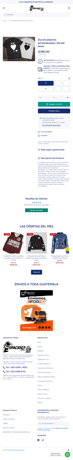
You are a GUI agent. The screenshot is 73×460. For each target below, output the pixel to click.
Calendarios (6, 415)
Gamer (39, 385)
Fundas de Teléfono (43, 364)
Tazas (39, 342)
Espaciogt (10, 450)
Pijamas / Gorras (42, 394)
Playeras (39, 346)
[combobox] (36, 14)
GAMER (5, 423)
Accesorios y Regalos (44, 398)
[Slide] (69, 78)
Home (4, 20)
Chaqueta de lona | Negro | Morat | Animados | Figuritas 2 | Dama (36, 258)
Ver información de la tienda (51, 125)
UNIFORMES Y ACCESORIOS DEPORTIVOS (16, 432)
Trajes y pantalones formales (46, 377)
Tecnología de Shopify (19, 450)
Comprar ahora (54, 111)
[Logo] (36, 8)
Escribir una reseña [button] (36, 210)
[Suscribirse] (67, 423)
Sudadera (40, 351)
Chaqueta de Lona (43, 359)
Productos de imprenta (44, 381)
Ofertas (39, 402)
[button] (69, 8)
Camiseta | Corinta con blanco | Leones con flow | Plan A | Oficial (13, 258)
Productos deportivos (44, 372)
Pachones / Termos (43, 355)
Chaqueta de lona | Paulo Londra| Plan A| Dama (59, 257)
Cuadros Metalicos (43, 390)
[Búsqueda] (4, 14)
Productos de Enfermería (45, 368)
